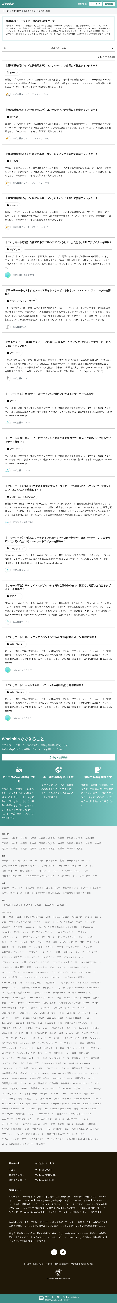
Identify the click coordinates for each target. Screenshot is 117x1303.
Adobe (67, 997)
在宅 (81, 1053)
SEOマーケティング (68, 1134)
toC (95, 1013)
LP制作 (43, 1093)
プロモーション (61, 1007)
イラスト (24, 1007)
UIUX (58, 952)
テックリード (59, 992)
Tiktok (70, 1124)
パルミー (64, 1068)
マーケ (32, 947)
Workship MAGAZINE (45, 1175)
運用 (66, 952)
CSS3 (4, 1033)
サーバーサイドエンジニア (14, 982)
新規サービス (36, 982)
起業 (20, 992)
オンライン (38, 1134)
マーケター (48, 952)
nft (3, 1113)
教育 (4, 1002)
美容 (86, 1093)
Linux (45, 1028)
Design (23, 1078)
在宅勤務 (58, 1053)
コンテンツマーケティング (79, 947)
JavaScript (79, 987)
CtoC (84, 967)
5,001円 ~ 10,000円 (44, 905)
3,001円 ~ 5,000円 (23, 905)
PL (20, 1093)
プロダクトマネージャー (13, 1028)
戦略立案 (51, 1134)
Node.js (97, 1088)
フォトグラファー (88, 875)
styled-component (82, 1098)
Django (20, 1002)
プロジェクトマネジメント (77, 1023)
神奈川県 (89, 838)
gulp (39, 1108)
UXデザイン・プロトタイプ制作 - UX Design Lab (46, 1196)
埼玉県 (33, 838)
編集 (55, 942)
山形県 (79, 838)
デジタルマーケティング (80, 992)
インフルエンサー (42, 1098)
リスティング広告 (71, 1038)
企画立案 (17, 957)
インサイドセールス (73, 957)
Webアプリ (25, 1013)
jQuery (15, 1088)
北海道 (33, 843)
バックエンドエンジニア (13, 860)
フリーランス (93, 942)
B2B (61, 1033)
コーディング (16, 1033)
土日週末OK (54, 893)
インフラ (33, 962)
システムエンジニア (75, 1113)
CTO (27, 992)
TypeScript (7, 1023)
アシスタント (69, 937)
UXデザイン (48, 957)
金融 (15, 1083)
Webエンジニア (93, 1068)
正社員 (60, 1113)
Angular (5, 1088)
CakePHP (42, 1033)
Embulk (81, 1139)
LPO (22, 1063)
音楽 (95, 997)
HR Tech (74, 967)
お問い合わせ (38, 1264)
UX (81, 962)
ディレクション (21, 932)
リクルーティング (10, 1139)
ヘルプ (12, 1170)
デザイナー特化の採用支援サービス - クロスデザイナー (63, 1200)
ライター (38, 922)
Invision (88, 917)
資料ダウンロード (17, 1180)
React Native (58, 1073)
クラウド (44, 962)
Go (34, 1018)
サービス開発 (15, 1098)
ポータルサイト (81, 1028)
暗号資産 (20, 1113)
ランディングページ (47, 1043)
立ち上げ (67, 962)
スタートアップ (81, 888)
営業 (59, 957)
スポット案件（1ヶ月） (13, 893)
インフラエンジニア (71, 870)
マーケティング (35, 860)
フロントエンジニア (11, 1068)
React (78, 1018)
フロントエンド (72, 927)
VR (78, 1007)
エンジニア (92, 952)
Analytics (24, 1038)
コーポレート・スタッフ (82, 865)
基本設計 (6, 1129)
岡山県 (5, 848)
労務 (11, 922)
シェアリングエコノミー (13, 972)
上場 (45, 1124)
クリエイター (80, 1073)
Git (91, 937)
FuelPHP (30, 1053)
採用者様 (82, 3)
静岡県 (23, 843)
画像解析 (42, 1083)
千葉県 (5, 843)
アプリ (60, 947)
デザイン (82, 932)
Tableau (36, 1124)
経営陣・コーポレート (12, 875)
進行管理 (91, 1043)
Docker (19, 917)
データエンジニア (10, 987)
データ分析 (54, 1038)
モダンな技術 (49, 1002)
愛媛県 (42, 843)
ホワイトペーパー (10, 937)
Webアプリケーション (12, 1053)
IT (95, 972)
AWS (11, 917)
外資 (59, 997)
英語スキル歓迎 (83, 893)
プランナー (34, 952)
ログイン (95, 3)
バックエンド (77, 952)
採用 (40, 947)
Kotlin (23, 1083)
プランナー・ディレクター (14, 865)
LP (33, 1043)
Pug (69, 1108)
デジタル (47, 987)
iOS (35, 1013)
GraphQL (51, 1018)
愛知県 (70, 838)
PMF (88, 972)
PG (49, 1129)
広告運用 (17, 927)
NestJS (97, 1098)
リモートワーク (32, 957)
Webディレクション (62, 1078)
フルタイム (60, 1063)
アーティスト (84, 1013)
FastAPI (25, 1124)
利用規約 (49, 1264)
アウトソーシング (51, 1088)
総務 (80, 977)
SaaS (15, 997)
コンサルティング (62, 987)
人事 (86, 870)
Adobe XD (77, 917)
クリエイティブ (58, 972)
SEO (70, 922)
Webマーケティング (85, 922)
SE (89, 1113)
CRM (27, 977)
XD (58, 937)
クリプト (31, 1113)
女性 (24, 1139)
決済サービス (24, 1134)
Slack (59, 927)
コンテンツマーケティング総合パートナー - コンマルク (75, 1212)
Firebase (26, 1018)
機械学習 (26, 987)
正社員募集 (68, 893)
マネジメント (44, 1007)
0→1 (39, 1048)
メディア (56, 962)
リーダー (55, 1103)
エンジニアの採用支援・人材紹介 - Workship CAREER (49, 1208)
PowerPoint (75, 1093)
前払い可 (30, 888)
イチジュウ (27, 1144)
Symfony (66, 1088)
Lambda (44, 1103)
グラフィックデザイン (88, 1048)
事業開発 (19, 967)
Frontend (19, 1023)
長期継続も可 (64, 1002)
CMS (48, 917)
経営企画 (50, 982)
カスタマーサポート (30, 997)
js (76, 1043)
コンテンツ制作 (9, 1043)
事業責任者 (77, 1068)
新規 (85, 1058)
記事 (33, 1007)
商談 (82, 1134)
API (40, 1068)
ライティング (59, 922)
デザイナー (51, 860)
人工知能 (11, 992)
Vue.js (95, 1002)
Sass (22, 1048)
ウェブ (48, 1053)
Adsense (76, 1103)
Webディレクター (66, 932)
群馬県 (23, 848)
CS (87, 1053)
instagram (24, 1043)
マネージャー (8, 1134)
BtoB (81, 972)
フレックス (47, 1063)
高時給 (77, 1002)
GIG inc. (52, 1278)
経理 (76, 1108)
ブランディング (40, 977)
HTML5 (95, 1028)
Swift (42, 1013)
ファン (93, 1073)
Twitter (86, 1103)
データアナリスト (10, 1124)
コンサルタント (64, 982)
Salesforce (92, 987)
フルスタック (57, 1028)
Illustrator (6, 932)
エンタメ (51, 1013)
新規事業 (67, 888)
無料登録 (109, 3)
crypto (10, 1113)
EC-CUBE (6, 1103)
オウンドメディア (68, 942)
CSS (48, 942)
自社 (74, 1053)
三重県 (61, 848)
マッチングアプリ (55, 1139)
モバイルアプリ (36, 1139)
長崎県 (14, 848)
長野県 (33, 848)
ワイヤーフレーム (58, 1093)
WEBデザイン (92, 962)
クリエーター (40, 967)
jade (62, 1108)
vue (67, 1053)
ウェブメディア (9, 1038)
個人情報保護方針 (62, 1264)
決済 (26, 1068)
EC (77, 1033)
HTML (40, 942)
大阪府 (14, 838)
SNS (82, 942)
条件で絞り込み (58, 48)
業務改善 (35, 1088)
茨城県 (23, 838)
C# (73, 1007)
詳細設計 (57, 1129)
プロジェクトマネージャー (54, 865)
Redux (5, 1078)
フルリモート (42, 972)
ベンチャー (7, 967)
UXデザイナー (8, 1119)
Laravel (23, 942)
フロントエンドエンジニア (46, 870)
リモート (6, 957)
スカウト (49, 947)
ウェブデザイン (89, 1033)
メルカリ (15, 1018)
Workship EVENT (43, 1170)
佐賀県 (70, 843)
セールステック (44, 1119)
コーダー (30, 1033)
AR (84, 1007)
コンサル (31, 1023)
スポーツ (47, 1058)
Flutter (41, 1023)
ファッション (81, 982)
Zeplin (98, 917)
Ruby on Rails (33, 1002)
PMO (52, 1124)
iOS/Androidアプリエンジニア (40, 875)
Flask (85, 1119)
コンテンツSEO (9, 1063)
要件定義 (91, 1124)
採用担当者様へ (16, 1175)
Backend (71, 1013)
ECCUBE (18, 1103)
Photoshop (88, 927)
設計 (74, 1129)
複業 (37, 1063)
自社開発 (59, 1048)
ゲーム (46, 1078)
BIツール (71, 1048)
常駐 (69, 1073)
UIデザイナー (73, 1119)
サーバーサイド (9, 1007)
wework (88, 1063)
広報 (62, 860)
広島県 (42, 838)
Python (36, 987)
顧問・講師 (25, 870)
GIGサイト (14, 1196)
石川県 (79, 848)
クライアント (51, 1068)
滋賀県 (51, 843)
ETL (90, 1139)
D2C (4, 1098)
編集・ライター (9, 870)
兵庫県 (61, 838)
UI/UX (86, 1002)
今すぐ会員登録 (60, 757)
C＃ (97, 1129)
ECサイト (34, 1073)
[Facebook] (54, 1252)
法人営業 (22, 947)
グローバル (48, 997)
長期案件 (96, 888)
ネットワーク (30, 1093)
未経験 (53, 1033)
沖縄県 (61, 843)
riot (46, 1108)
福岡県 (51, 838)
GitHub (24, 1088)
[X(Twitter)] (63, 1252)
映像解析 (65, 1083)
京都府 (14, 843)
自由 (40, 1053)
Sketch (65, 917)
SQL (93, 1093)
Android (51, 1023)
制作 (96, 1083)
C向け (5, 1018)
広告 (52, 967)
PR (76, 962)
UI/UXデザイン (9, 1093)
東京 (28, 1103)
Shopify (45, 1073)
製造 (67, 1129)
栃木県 (88, 843)
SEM (84, 1038)
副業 (4, 922)
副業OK (5, 888)
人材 (24, 962)
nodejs (14, 1078)
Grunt (32, 1108)
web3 (95, 1108)
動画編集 (17, 1129)
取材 (47, 922)
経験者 (23, 1073)
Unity (11, 1002)
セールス (34, 865)
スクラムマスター (41, 992)
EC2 (32, 942)
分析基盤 (71, 1139)
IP (53, 1113)
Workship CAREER (44, 1180)
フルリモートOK (52, 888)
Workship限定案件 (10, 1144)
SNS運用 (6, 1073)
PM (27, 917)
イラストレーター (81, 997)
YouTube (96, 1103)
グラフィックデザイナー (43, 932)
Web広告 (6, 927)
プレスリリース (61, 1058)
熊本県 (70, 848)
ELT (97, 1139)
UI (53, 927)
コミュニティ (8, 1058)
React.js (88, 1018)
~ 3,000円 (6, 905)
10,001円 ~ (62, 905)
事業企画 (95, 982)
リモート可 (17, 888)
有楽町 (61, 1124)
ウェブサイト (66, 1043)
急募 (39, 888)
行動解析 (54, 1083)
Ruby (61, 1013)
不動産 (28, 1098)
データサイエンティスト (78, 860)
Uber (30, 972)
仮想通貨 (6, 1083)
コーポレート (68, 977)
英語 (27, 1129)
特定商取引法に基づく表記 (82, 1264)
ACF (24, 1108)
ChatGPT (40, 1144)
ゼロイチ (48, 1048)
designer (85, 1108)
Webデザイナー (9, 1013)
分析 (15, 1073)
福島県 (79, 843)
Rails (29, 1063)
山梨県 (42, 848)
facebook (29, 927)
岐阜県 (98, 843)
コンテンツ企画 (9, 977)
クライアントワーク (45, 937)
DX (21, 977)
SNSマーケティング (82, 1083)
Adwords (94, 1038)
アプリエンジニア (82, 1088)
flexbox (53, 1108)
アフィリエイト (9, 1048)
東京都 (5, 838)
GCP (41, 1018)
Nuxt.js (32, 1083)
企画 (60, 1023)
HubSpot (6, 997)
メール (30, 1048)
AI (3, 992)
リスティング (43, 927)
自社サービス (8, 947)
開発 (82, 1043)
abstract (15, 1108)
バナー (72, 972)
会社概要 (27, 1264)
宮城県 (51, 848)
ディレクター (19, 952)
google (65, 1103)
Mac (35, 1103)
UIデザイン (27, 937)
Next (60, 1018)
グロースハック (38, 1038)
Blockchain (44, 1113)
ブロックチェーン (62, 1098)
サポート (83, 937)
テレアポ (55, 977)
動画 (29, 967)
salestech (59, 1119)
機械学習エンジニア (84, 1078)
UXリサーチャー (26, 1119)
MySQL (69, 1033)
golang (5, 1108)
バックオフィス (23, 922)
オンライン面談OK (36, 893)
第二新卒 (95, 1058)
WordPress (37, 917)
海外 (69, 1028)
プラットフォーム (10, 962)
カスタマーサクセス (67, 875)
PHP (4, 917)
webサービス (75, 1063)
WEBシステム (85, 1129)
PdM (30, 1028)
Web (37, 1028)
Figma (56, 917)
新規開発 (76, 1058)
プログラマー (38, 1129)
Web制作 (22, 1058)
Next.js (69, 1018)
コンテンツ (62, 967)
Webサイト (34, 1058)
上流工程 (80, 1124)
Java (33, 1068)
